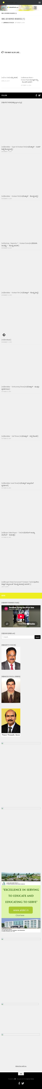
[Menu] (39, 2)
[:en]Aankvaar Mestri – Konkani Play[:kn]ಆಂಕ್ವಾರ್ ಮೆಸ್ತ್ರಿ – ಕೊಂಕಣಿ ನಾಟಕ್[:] (29, 80)
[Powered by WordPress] (15, 1079)
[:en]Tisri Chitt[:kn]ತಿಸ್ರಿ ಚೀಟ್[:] (9, 77)
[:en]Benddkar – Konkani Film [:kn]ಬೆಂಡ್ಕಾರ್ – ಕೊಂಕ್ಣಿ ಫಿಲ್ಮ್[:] (20, 293)
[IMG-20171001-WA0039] (10, 702)
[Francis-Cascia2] (10, 736)
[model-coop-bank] (21, 809)
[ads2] (21, 939)
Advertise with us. (21, 1066)
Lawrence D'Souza (8, 22)
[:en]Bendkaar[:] (6, 340)
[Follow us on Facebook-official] (36, 95)
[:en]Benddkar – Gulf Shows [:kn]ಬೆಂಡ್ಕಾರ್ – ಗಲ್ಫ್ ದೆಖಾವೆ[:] (19, 436)
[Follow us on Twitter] (39, 95)
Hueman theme (30, 1079)
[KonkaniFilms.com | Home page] (12, 2)
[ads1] (21, 932)
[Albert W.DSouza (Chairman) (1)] (10, 669)
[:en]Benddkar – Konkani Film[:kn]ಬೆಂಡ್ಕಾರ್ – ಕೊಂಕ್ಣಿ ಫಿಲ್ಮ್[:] (19, 196)
